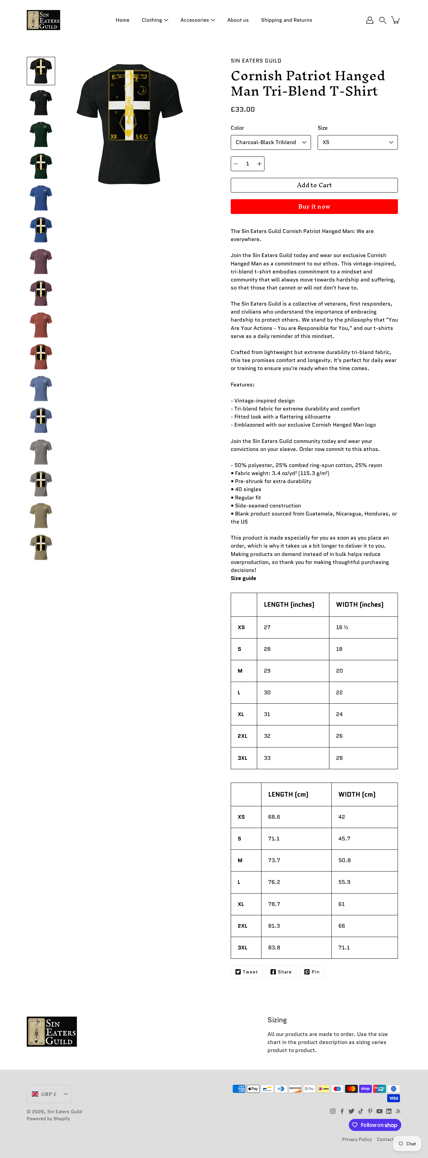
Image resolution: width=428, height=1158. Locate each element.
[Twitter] (351, 1111)
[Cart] (396, 20)
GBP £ (49, 1093)
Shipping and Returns (286, 20)
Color (237, 128)
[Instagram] (333, 1111)
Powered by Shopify (48, 1118)
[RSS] (398, 1111)
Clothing (152, 20)
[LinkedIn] (389, 1111)
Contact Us (389, 1139)
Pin (316, 971)
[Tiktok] (361, 1111)
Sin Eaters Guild (64, 1111)
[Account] (369, 20)
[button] (383, 20)
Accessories (195, 20)
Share (285, 971)
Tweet (250, 971)
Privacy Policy (357, 1139)
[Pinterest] (370, 1111)
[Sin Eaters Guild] (43, 20)
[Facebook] (342, 1111)
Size (323, 128)
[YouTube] (380, 1111)
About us (238, 20)
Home (122, 20)
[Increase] (259, 163)
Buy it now (314, 206)
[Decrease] (236, 163)
